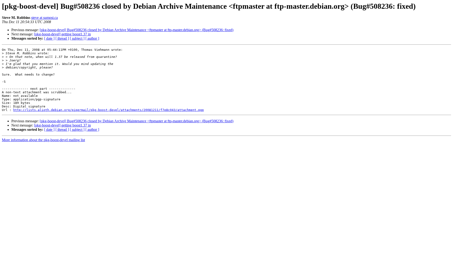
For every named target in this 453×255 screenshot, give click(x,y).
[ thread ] (62, 38)
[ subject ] (77, 38)
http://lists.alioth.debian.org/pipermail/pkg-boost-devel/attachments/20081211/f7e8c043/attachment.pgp (108, 110)
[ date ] (49, 38)
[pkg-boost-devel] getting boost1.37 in (62, 34)
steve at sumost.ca (44, 18)
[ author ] (92, 38)
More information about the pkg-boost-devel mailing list (43, 140)
